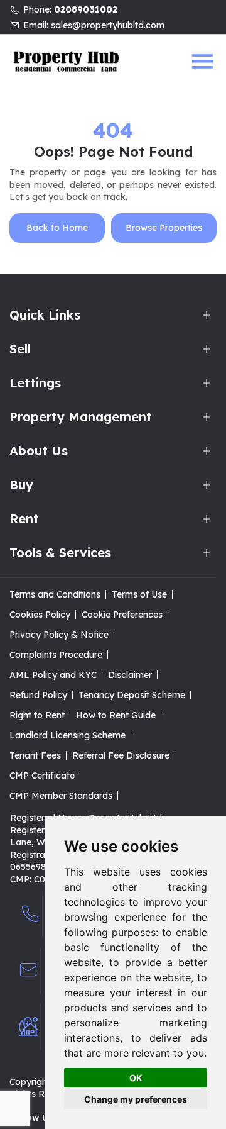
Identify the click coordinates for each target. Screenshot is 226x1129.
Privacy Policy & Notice (59, 634)
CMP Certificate (42, 775)
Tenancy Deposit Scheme (131, 695)
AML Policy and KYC (53, 674)
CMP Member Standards (60, 795)
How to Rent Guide (116, 715)
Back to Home (57, 227)
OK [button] (136, 1077)
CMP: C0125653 (42, 879)
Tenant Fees (35, 755)
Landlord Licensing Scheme (67, 735)
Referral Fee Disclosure (121, 755)
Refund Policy (38, 695)
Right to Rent (37, 715)
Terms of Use (139, 594)
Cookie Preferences (122, 614)
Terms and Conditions (54, 594)
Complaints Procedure (55, 654)
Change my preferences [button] (135, 1099)
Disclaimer (130, 674)
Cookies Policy (39, 614)
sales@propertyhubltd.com (107, 25)
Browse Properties (164, 227)
